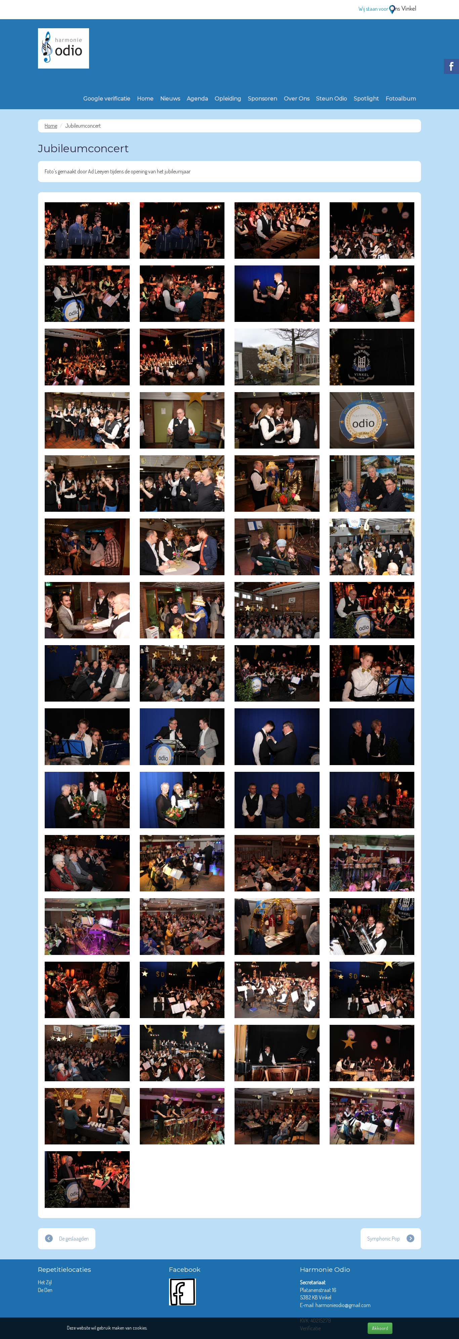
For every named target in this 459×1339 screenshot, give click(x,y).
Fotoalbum (401, 98)
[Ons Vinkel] (402, 8)
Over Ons (296, 98)
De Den (45, 1290)
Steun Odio (331, 98)
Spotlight (366, 98)
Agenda (197, 98)
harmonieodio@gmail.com (343, 1305)
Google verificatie (106, 98)
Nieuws (170, 98)
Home (145, 98)
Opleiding (228, 98)
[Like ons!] (182, 1291)
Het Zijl (45, 1282)
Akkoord (380, 1328)
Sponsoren (262, 98)
